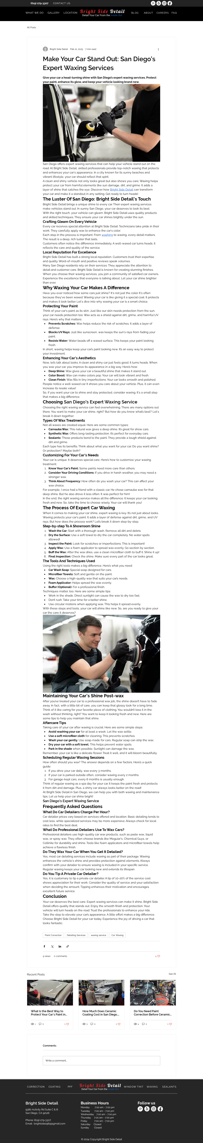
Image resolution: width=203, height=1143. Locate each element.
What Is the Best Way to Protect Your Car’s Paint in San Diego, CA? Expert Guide (50, 1012)
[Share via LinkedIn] (59, 946)
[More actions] (158, 49)
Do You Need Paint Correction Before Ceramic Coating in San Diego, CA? (152, 1012)
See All (172, 974)
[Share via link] (67, 946)
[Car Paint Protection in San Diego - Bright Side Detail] (50, 993)
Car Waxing (117, 935)
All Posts (31, 27)
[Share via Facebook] (44, 946)
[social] (153, 3)
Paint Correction (53, 935)
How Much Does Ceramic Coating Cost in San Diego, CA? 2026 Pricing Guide (100, 1012)
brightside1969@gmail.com (49, 1123)
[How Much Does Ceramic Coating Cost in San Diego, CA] (101, 993)
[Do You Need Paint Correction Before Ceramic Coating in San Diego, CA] (153, 993)
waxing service (98, 935)
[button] (34, 13)
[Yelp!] (158, 3)
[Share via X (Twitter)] (52, 946)
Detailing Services (76, 935)
